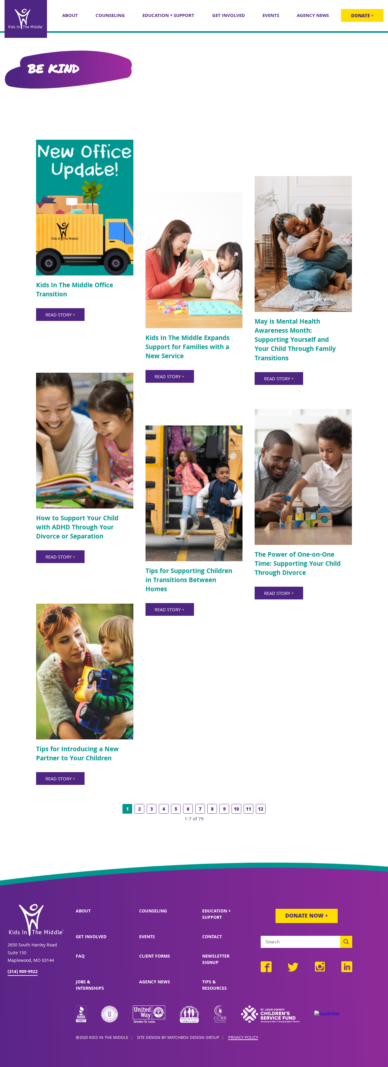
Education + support (216, 915)
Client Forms (154, 956)
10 (236, 810)
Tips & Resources (214, 985)
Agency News (154, 982)
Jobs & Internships (90, 985)
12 (260, 810)
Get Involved (91, 937)
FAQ (80, 956)
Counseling (153, 911)
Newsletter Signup (215, 960)
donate (362, 16)
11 (248, 810)
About (83, 911)
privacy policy (243, 1038)
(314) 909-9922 (23, 972)
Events (147, 937)
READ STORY (60, 315)
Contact (212, 937)
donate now (306, 916)
